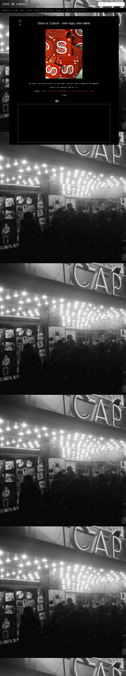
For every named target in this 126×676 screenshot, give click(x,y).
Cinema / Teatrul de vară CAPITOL (40, 10)
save (87, 91)
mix (69, 91)
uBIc (76, 87)
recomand (80, 91)
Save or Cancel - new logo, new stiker (64, 23)
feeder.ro (60, 10)
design (44, 91)
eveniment (52, 91)
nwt (73, 91)
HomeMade (61, 91)
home (16, 10)
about (22, 10)
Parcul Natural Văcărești (76, 10)
